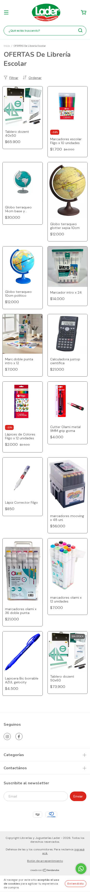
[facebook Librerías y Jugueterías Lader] (19, 736)
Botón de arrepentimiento (45, 861)
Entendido (75, 884)
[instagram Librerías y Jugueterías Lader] (7, 736)
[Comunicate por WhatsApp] (81, 868)
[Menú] (6, 13)
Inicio (7, 45)
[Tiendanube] (45, 871)
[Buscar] (80, 30)
